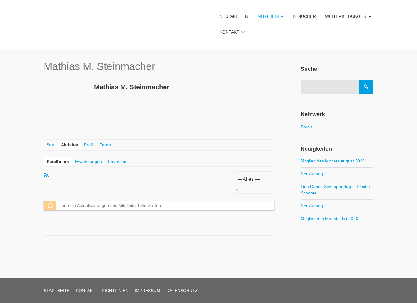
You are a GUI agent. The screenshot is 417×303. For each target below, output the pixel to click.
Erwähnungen (88, 161)
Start (51, 144)
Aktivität (69, 144)
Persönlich (58, 161)
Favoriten (117, 161)
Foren (105, 144)
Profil (89, 144)
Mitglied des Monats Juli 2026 (329, 218)
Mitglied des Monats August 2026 (333, 161)
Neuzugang (312, 173)
